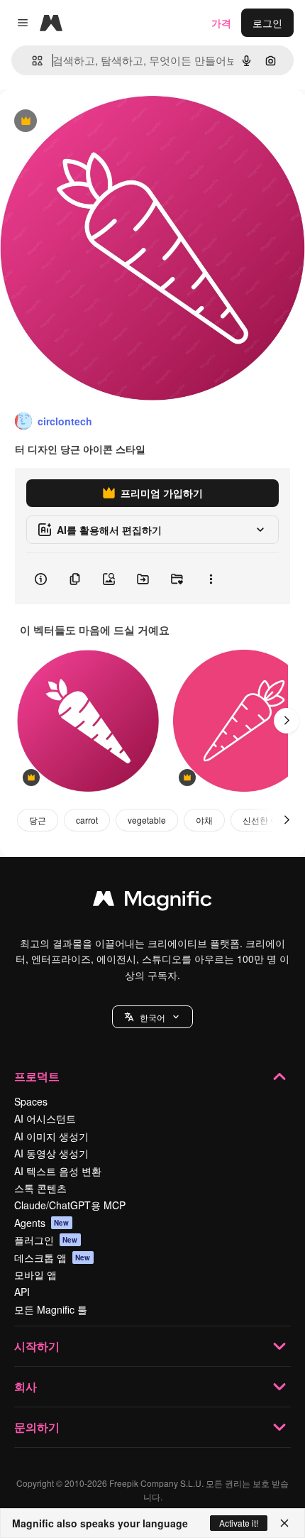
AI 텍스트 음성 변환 (57, 1171)
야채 (204, 820)
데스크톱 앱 (52, 1257)
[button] (152, 1016)
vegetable (147, 820)
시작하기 (37, 1346)
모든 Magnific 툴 (50, 1309)
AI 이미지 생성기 (51, 1136)
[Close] (284, 1523)
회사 (25, 1386)
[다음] (286, 721)
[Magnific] (152, 901)
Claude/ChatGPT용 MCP (70, 1205)
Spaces (31, 1101)
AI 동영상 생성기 (51, 1153)
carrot (87, 820)
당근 (37, 820)
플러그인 (46, 1240)
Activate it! (238, 1523)
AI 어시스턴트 (45, 1118)
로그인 (267, 23)
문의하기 (37, 1427)
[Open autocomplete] (31, 60)
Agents (42, 1223)
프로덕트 (37, 1076)
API (22, 1292)
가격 (221, 23)
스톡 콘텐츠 (40, 1188)
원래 (81, 121)
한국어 (152, 1017)
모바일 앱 (35, 1274)
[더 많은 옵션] (210, 579)
